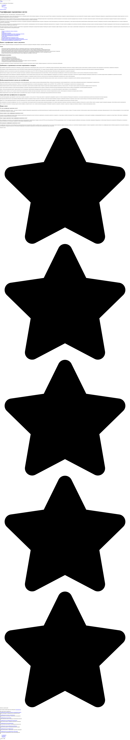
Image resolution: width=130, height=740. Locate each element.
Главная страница (3, 9)
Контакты (3, 5)
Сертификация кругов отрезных (5, 717)
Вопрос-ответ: (4, 36)
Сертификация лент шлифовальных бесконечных (8, 720)
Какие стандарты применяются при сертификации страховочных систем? (15, 39)
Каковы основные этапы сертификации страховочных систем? (13, 38)
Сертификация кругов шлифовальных (6, 728)
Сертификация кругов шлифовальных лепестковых (9, 731)
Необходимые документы (6, 32)
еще (2, 6)
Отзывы (5, 7)
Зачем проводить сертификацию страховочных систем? (11, 40)
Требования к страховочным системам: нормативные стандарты (13, 33)
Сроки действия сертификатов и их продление (10, 35)
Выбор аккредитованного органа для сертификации (11, 34)
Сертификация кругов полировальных (6, 723)
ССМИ (1, 1)
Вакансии (3, 736)
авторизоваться (18, 709)
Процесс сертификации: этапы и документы (9, 31)
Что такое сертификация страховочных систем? (10, 37)
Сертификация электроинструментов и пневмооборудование (10, 712)
